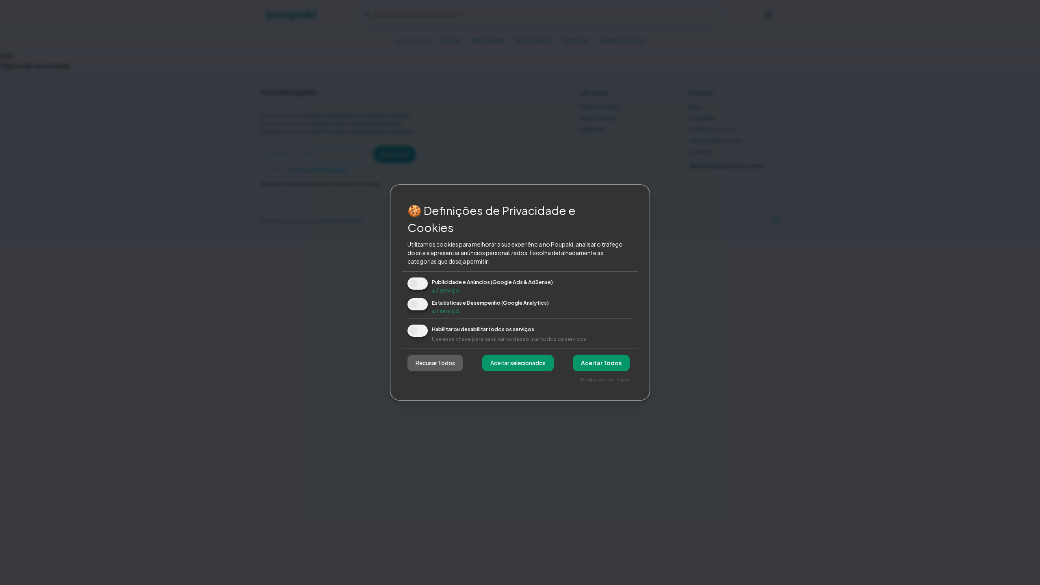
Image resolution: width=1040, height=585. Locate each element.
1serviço (445, 290)
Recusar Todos (435, 362)
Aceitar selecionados (518, 362)
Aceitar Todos (601, 362)
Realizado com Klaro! (605, 379)
